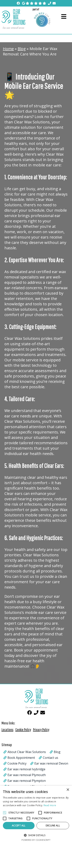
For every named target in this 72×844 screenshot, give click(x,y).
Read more (50, 805)
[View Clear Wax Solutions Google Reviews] (34, 3)
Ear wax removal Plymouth (26, 775)
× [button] (67, 789)
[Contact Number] (49, 3)
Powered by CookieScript (36, 839)
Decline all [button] (53, 825)
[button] (36, 835)
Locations (7, 729)
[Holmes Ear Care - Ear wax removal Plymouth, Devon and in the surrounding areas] (42, 19)
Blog (22, 48)
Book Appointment (21, 758)
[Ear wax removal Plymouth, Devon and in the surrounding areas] (15, 18)
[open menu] (63, 17)
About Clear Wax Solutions (26, 752)
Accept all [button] (19, 825)
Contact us (50, 758)
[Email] (54, 3)
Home (8, 48)
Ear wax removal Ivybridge (26, 769)
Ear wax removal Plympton (26, 781)
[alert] (36, 815)
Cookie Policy (23, 729)
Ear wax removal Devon (51, 763)
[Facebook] (18, 3)
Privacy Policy (41, 729)
